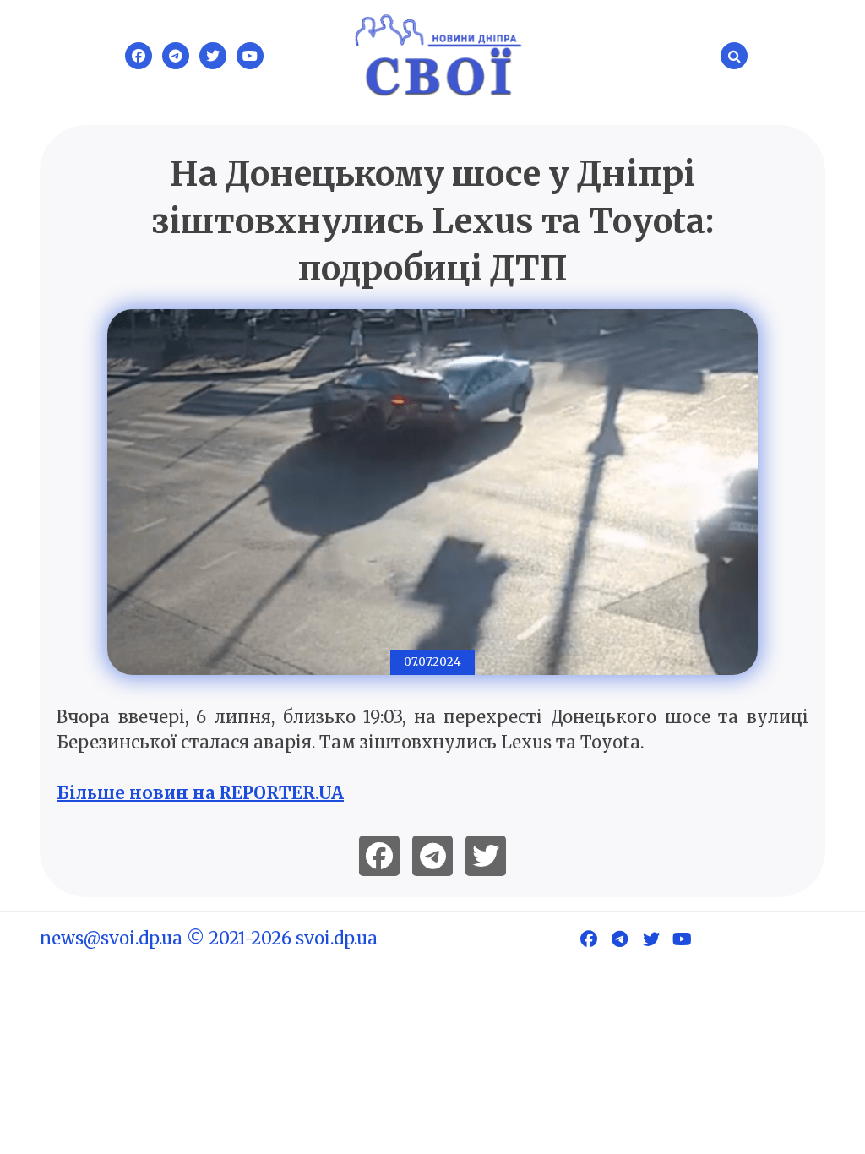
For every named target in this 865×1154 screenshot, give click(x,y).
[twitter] (485, 856)
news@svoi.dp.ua (111, 938)
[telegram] (432, 856)
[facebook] (379, 856)
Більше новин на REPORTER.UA (200, 792)
